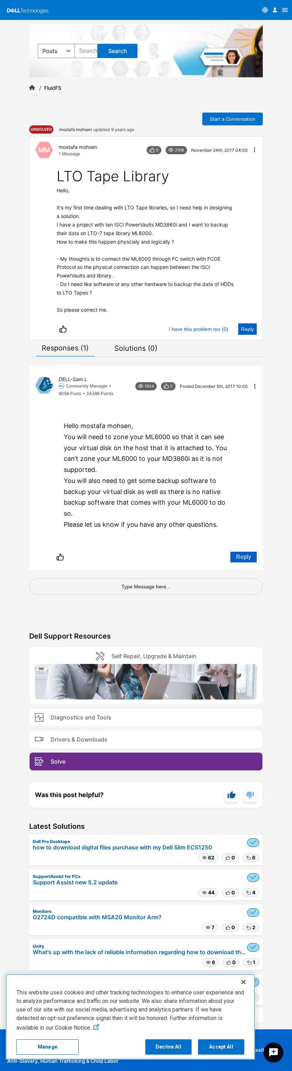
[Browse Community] (285, 10)
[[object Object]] (32, 88)
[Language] (265, 10)
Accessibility (259, 1050)
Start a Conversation (232, 119)
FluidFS (52, 87)
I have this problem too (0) (198, 329)
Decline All (168, 1047)
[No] (250, 795)
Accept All (221, 1047)
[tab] (65, 348)
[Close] (243, 982)
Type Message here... (146, 586)
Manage (47, 1047)
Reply (247, 329)
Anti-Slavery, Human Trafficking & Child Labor (63, 1061)
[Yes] (231, 795)
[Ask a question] (273, 1052)
